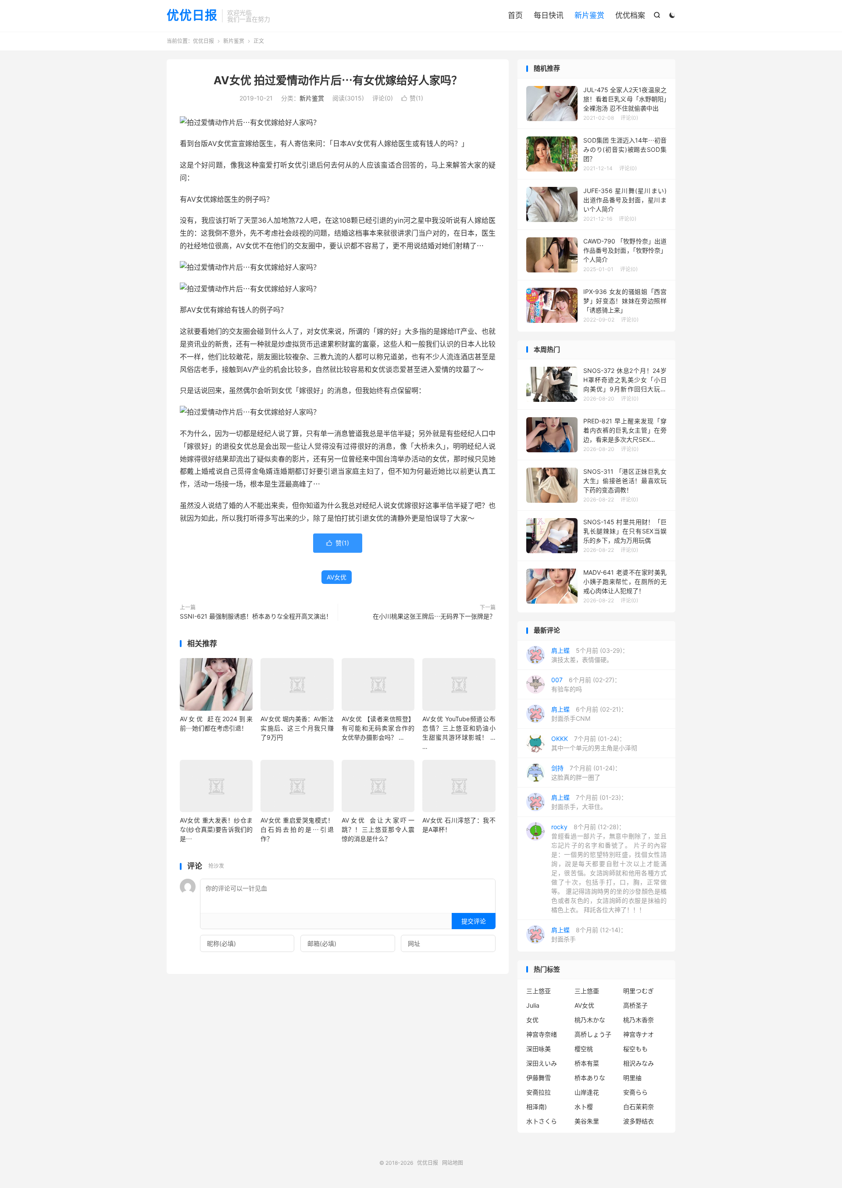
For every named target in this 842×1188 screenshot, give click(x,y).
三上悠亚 (538, 991)
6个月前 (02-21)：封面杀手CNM (589, 713)
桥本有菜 (586, 1063)
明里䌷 (632, 1077)
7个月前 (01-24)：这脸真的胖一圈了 (586, 772)
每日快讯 (549, 15)
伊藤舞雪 (538, 1077)
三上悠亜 (586, 991)
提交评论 (473, 921)
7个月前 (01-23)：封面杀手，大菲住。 (589, 802)
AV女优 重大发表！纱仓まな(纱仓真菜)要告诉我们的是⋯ (216, 829)
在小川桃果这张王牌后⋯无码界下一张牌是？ (434, 616)
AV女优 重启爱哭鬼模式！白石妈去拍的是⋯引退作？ (296, 829)
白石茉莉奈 (638, 1106)
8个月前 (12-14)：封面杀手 (589, 934)
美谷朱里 (586, 1121)
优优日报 (192, 16)
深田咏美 (538, 1048)
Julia (532, 1005)
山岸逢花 (586, 1092)
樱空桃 (583, 1048)
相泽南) (536, 1106)
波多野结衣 (638, 1121)
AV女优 (336, 577)
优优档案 (630, 15)
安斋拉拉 (538, 1092)
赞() (412, 98)
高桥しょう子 (592, 1034)
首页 (515, 15)
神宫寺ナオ (638, 1034)
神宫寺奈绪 (541, 1034)
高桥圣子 (635, 1005)
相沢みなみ (638, 1063)
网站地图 (452, 1162)
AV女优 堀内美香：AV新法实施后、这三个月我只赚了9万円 (296, 728)
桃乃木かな (589, 1019)
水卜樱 (583, 1106)
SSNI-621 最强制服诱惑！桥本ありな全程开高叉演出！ (256, 616)
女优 (532, 1019)
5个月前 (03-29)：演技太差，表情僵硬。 (589, 655)
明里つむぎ (638, 991)
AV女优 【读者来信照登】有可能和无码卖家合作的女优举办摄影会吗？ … (378, 728)
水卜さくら (541, 1121)
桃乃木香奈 (638, 1019)
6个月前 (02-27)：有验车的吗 (586, 684)
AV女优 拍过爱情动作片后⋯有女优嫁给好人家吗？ (338, 80)
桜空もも (635, 1048)
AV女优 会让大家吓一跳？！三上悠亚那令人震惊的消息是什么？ (378, 829)
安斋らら (635, 1092)
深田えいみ (541, 1063)
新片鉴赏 (589, 15)
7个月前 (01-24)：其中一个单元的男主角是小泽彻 (594, 743)
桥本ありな (589, 1077)
